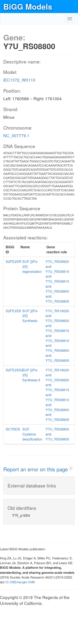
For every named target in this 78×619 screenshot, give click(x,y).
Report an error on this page (36, 469)
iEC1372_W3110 (19, 80)
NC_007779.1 (16, 135)
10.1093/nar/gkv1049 (20, 582)
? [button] (71, 468)
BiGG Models (27, 6)
